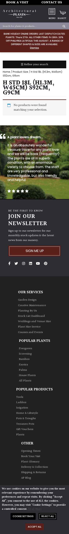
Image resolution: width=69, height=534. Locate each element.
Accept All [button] (34, 526)
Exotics (23, 364)
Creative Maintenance (32, 305)
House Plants (27, 375)
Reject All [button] (47, 516)
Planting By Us (27, 311)
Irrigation (22, 408)
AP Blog (26, 478)
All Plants (25, 380)
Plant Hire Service (29, 327)
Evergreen (25, 348)
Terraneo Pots (25, 424)
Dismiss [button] (34, 47)
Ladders (21, 402)
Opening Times (30, 451)
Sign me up (35, 251)
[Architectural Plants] (19, 14)
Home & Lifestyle (27, 413)
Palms (23, 370)
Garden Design (27, 300)
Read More (35, 509)
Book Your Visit (30, 456)
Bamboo (24, 359)
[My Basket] (62, 11)
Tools (19, 397)
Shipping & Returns (33, 472)
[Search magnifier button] (64, 26)
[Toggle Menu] (52, 11)
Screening (25, 354)
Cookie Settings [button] (23, 516)
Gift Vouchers (24, 429)
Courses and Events (30, 332)
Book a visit (17, 2)
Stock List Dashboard (31, 316)
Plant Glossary (30, 461)
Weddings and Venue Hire (34, 321)
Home (6, 72)
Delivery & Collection (34, 467)
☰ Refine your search (34, 64)
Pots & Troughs (26, 418)
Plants (20, 434)
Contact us (51, 2)
